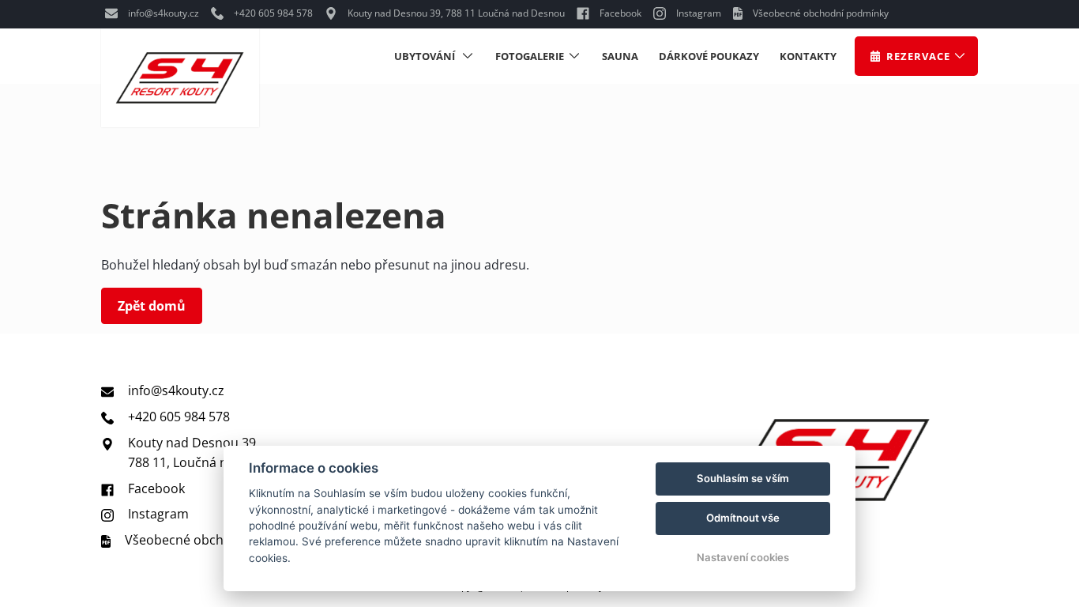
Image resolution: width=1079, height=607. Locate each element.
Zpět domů (152, 306)
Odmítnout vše (743, 517)
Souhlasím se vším (743, 478)
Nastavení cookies (743, 557)
